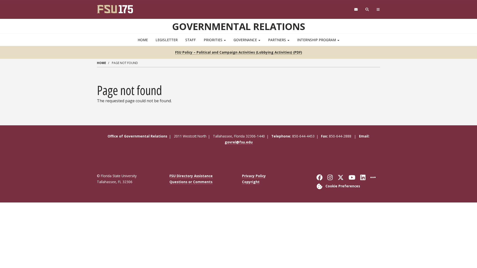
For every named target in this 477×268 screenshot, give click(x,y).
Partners (277, 39)
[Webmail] (356, 9)
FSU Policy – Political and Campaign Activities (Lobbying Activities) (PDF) (238, 52)
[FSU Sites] (378, 9)
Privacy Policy (254, 175)
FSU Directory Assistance (191, 175)
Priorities (213, 39)
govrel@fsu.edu (239, 142)
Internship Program (317, 39)
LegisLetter (167, 39)
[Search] (367, 9)
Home (143, 39)
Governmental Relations (238, 26)
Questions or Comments (190, 181)
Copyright (251, 181)
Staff (190, 39)
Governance (246, 39)
